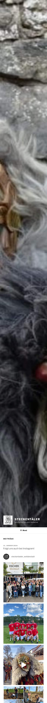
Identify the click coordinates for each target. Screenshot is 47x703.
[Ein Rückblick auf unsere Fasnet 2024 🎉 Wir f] (23, 665)
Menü (25, 530)
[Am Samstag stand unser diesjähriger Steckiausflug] (23, 582)
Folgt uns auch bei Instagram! (18, 548)
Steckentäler (27, 519)
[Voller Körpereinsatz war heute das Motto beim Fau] (23, 624)
